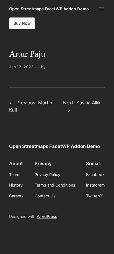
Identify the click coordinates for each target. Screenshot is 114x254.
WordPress (47, 216)
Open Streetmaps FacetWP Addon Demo (49, 8)
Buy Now (22, 23)
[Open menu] (101, 9)
